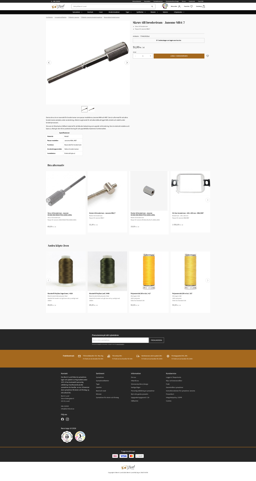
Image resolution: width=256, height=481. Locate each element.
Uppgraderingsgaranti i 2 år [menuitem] (140, 397)
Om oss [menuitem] (184, 1)
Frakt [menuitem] (168, 384)
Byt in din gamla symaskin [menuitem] (139, 394)
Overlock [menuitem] (90, 12)
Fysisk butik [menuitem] (192, 1)
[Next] (127, 63)
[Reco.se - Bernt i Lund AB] (165, 6)
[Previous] (49, 63)
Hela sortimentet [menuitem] (136, 1)
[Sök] (152, 6)
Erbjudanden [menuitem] (178, 12)
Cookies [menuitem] (168, 401)
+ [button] (150, 56)
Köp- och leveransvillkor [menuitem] (174, 381)
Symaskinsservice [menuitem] (158, 1)
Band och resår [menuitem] (101, 391)
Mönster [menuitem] (153, 12)
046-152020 (56, 1)
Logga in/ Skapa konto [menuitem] (173, 377)
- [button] (135, 56)
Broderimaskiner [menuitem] (114, 12)
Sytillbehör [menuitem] (140, 12)
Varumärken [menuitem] (147, 1)
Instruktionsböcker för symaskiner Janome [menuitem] (180, 391)
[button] (188, 6)
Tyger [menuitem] (127, 12)
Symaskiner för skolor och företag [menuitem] (107, 397)
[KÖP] (179, 56)
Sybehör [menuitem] (99, 387)
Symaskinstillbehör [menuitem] (102, 381)
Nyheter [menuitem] (165, 12)
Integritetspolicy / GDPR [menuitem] (174, 397)
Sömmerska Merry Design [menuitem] (172, 1)
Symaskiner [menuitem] (76, 12)
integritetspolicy (120, 344)
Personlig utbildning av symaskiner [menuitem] (142, 391)
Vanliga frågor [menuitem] (135, 387)
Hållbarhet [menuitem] (134, 401)
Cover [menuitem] (101, 12)
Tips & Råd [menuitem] (200, 1)
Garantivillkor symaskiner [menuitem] (174, 387)
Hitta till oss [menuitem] (135, 381)
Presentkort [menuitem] (170, 394)
